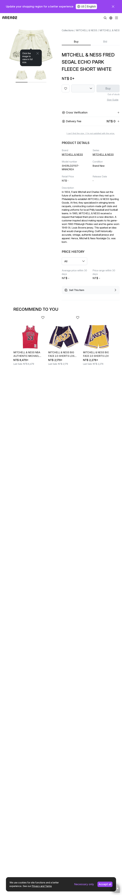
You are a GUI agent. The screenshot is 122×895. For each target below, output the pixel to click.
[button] (110, 17)
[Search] (105, 17)
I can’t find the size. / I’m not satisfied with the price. (91, 133)
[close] (113, 7)
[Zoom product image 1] (31, 44)
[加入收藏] (65, 88)
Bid (105, 41)
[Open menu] (116, 17)
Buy (76, 41)
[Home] (9, 18)
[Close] (37, 53)
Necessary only (84, 884)
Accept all (105, 884)
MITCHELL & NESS (86, 30)
